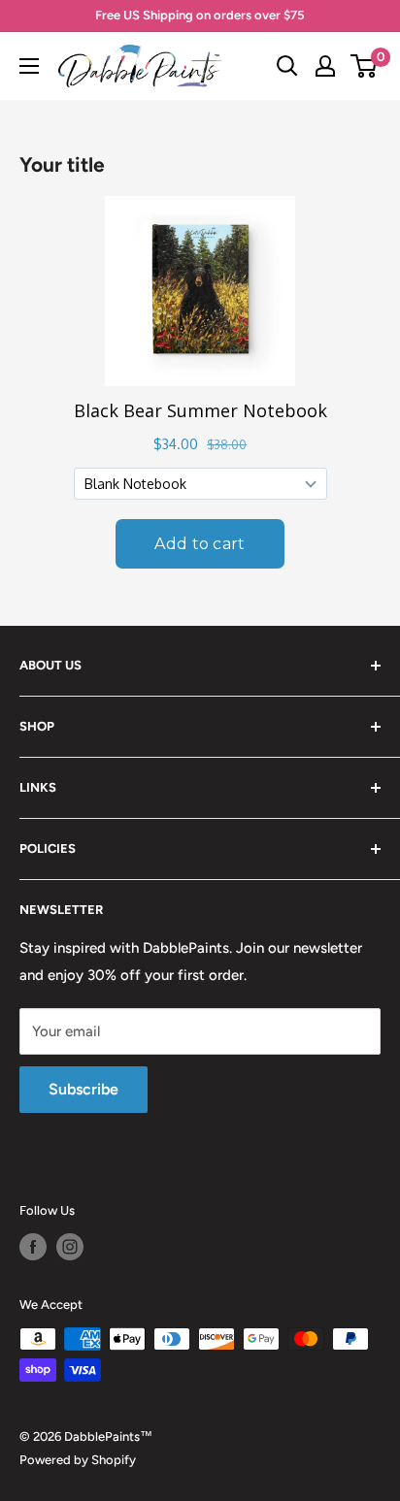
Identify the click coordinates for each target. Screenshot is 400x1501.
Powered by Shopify (77, 1459)
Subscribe (83, 1089)
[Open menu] (29, 66)
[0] (364, 66)
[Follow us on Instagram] (69, 1246)
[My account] (325, 66)
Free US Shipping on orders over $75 (200, 15)
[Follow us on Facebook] (33, 1246)
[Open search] (287, 66)
